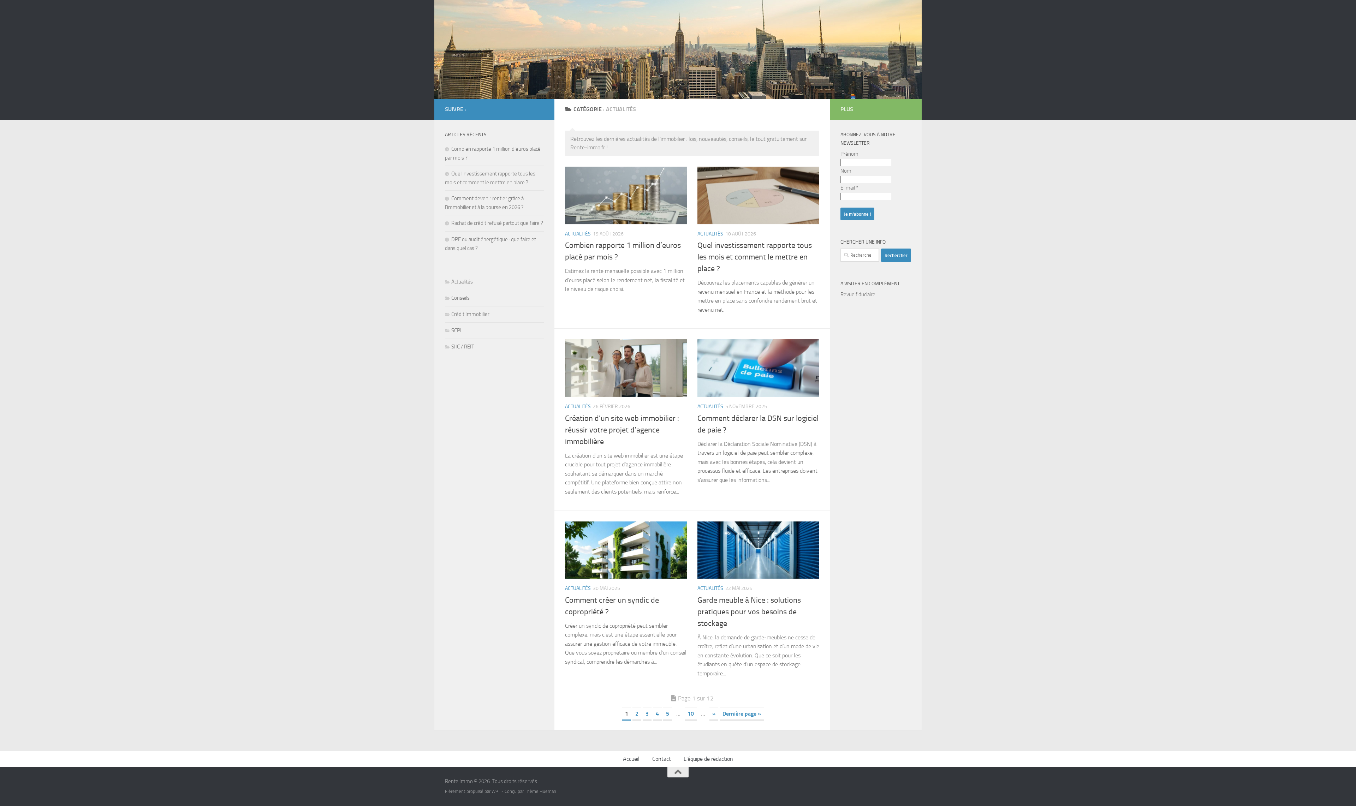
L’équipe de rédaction (708, 759)
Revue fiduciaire (857, 294)
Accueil (631, 759)
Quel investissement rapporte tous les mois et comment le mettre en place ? (754, 257)
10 (691, 713)
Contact (661, 759)
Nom (845, 171)
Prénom (849, 154)
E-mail (849, 188)
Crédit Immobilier (470, 314)
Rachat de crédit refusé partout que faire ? (497, 223)
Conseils (460, 298)
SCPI (456, 330)
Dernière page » (741, 713)
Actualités (578, 234)
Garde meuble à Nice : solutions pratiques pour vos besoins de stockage (749, 612)
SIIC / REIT (462, 347)
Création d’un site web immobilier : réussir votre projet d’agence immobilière (622, 430)
